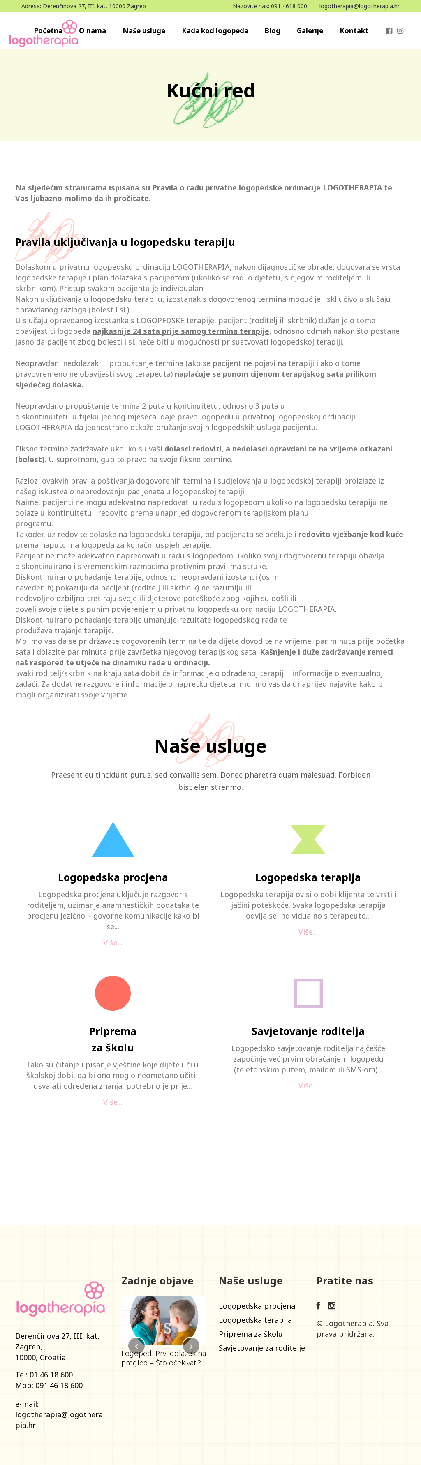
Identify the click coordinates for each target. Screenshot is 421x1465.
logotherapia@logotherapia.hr (359, 6)
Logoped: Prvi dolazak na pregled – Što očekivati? (163, 1358)
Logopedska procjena (257, 1306)
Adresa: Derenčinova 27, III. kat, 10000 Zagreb (83, 6)
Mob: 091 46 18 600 (49, 1385)
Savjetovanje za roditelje (262, 1348)
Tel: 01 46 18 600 (44, 1374)
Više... (113, 942)
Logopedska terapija (255, 1320)
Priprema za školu (251, 1334)
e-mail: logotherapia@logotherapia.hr (59, 1414)
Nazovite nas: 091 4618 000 (270, 6)
